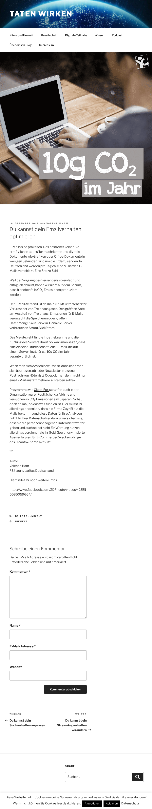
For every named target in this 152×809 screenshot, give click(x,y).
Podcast (117, 35)
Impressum (46, 45)
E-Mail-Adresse (23, 646)
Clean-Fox (41, 390)
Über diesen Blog (21, 45)
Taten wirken (41, 14)
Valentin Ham (57, 223)
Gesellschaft (49, 35)
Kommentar (20, 571)
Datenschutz (130, 803)
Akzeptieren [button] (92, 803)
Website (16, 667)
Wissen (99, 35)
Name (15, 625)
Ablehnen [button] (112, 803)
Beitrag (21, 516)
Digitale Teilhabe (76, 35)
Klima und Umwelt (21, 35)
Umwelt (36, 516)
